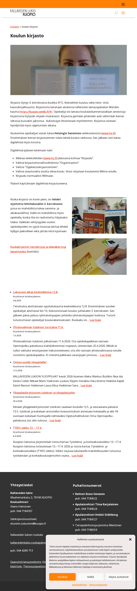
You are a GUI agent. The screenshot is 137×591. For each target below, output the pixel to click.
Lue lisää (95, 320)
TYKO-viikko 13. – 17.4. (27, 428)
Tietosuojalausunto (98, 584)
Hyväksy (62, 576)
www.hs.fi (108, 133)
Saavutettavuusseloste (25, 562)
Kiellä (90, 576)
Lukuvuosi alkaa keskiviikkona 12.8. (35, 292)
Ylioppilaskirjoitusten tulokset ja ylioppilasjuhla (44, 393)
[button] (130, 539)
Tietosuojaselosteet (36, 566)
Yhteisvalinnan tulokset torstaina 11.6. (38, 327)
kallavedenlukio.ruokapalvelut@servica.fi (36, 542)
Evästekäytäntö (79, 584)
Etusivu (14, 26)
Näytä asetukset (119, 576)
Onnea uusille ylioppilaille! (29, 362)
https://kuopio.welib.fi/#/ (36, 111)
